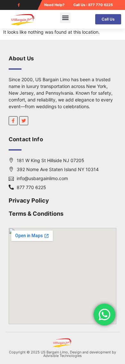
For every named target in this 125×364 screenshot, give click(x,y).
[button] (65, 18)
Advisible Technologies (62, 355)
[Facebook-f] (19, 5)
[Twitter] (23, 120)
